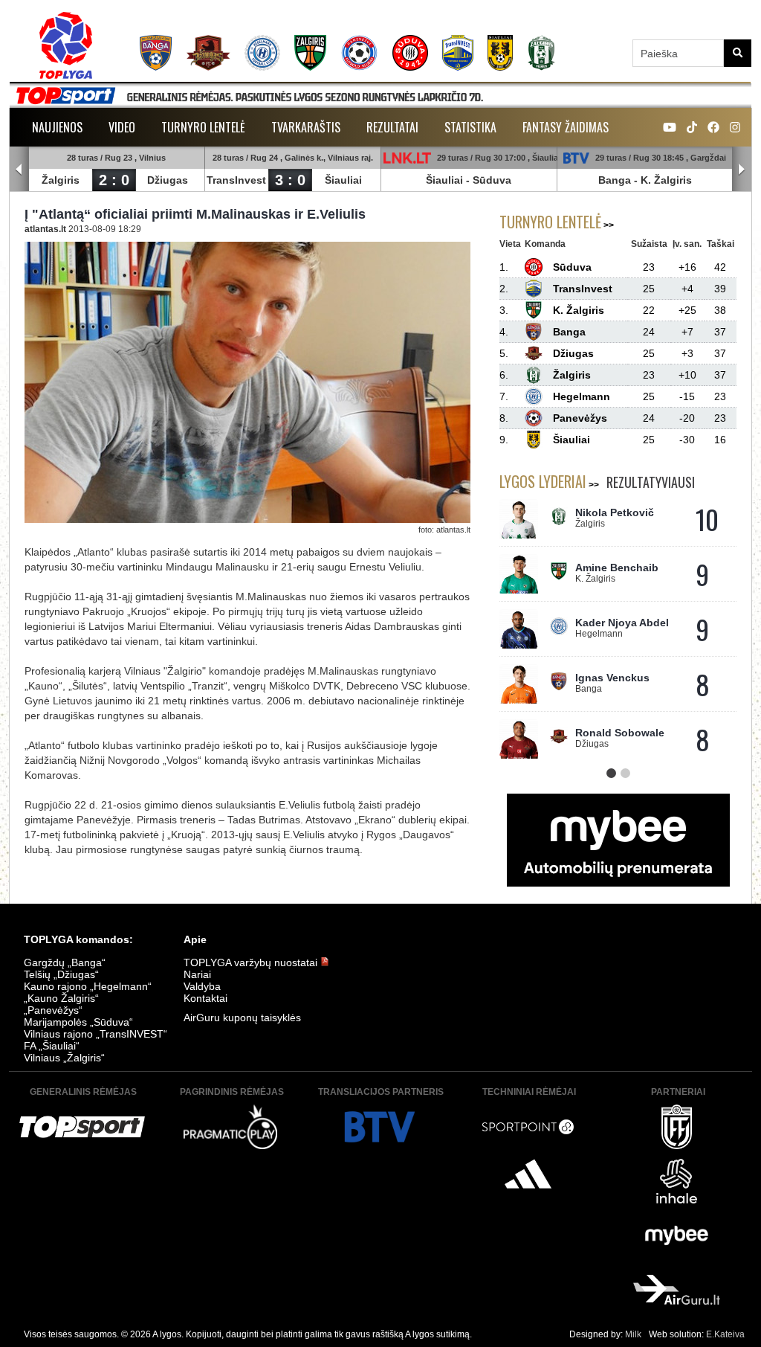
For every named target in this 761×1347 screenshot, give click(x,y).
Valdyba (202, 986)
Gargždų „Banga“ (65, 962)
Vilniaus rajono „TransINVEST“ (95, 1034)
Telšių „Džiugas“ (61, 974)
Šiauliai (343, 180)
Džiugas (167, 180)
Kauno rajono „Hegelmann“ (88, 986)
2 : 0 (114, 180)
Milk (633, 1334)
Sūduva (492, 180)
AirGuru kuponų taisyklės (242, 1017)
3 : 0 (290, 180)
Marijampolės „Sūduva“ (78, 1022)
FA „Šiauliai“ (52, 1046)
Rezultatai (392, 127)
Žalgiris (61, 180)
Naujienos (57, 127)
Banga (614, 180)
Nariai (197, 974)
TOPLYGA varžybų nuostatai (252, 962)
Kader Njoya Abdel (622, 623)
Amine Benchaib (616, 567)
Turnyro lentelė (203, 127)
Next (741, 170)
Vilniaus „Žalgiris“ (64, 1058)
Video (122, 127)
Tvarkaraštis (305, 127)
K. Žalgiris (666, 180)
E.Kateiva (725, 1334)
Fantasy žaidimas (565, 127)
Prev (19, 170)
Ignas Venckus (612, 678)
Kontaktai (205, 998)
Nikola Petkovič (614, 512)
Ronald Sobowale (619, 733)
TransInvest (236, 180)
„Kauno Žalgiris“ (61, 998)
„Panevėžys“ (53, 1010)
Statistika (470, 127)
